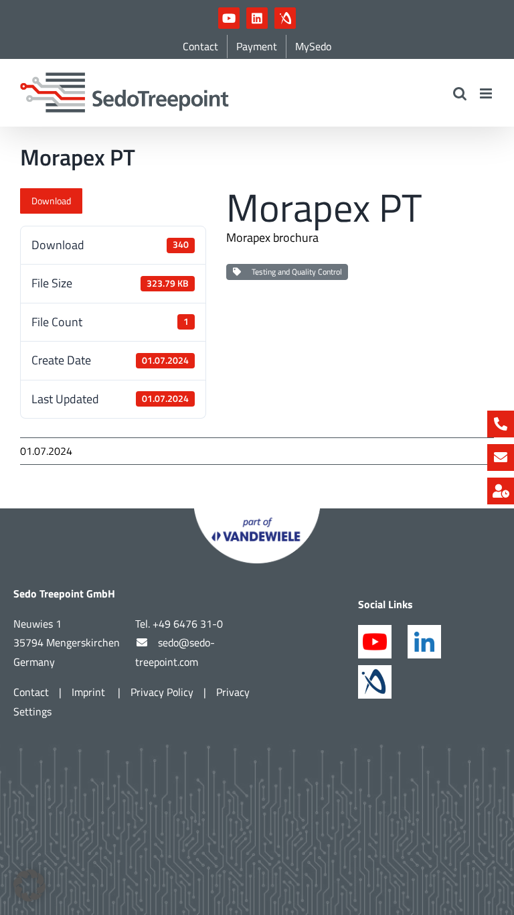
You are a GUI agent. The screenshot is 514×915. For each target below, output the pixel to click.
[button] (29, 885)
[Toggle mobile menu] (487, 93)
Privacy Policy (162, 692)
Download (51, 201)
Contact (31, 692)
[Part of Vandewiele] (257, 514)
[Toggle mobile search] (459, 93)
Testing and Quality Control (295, 271)
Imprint (90, 692)
